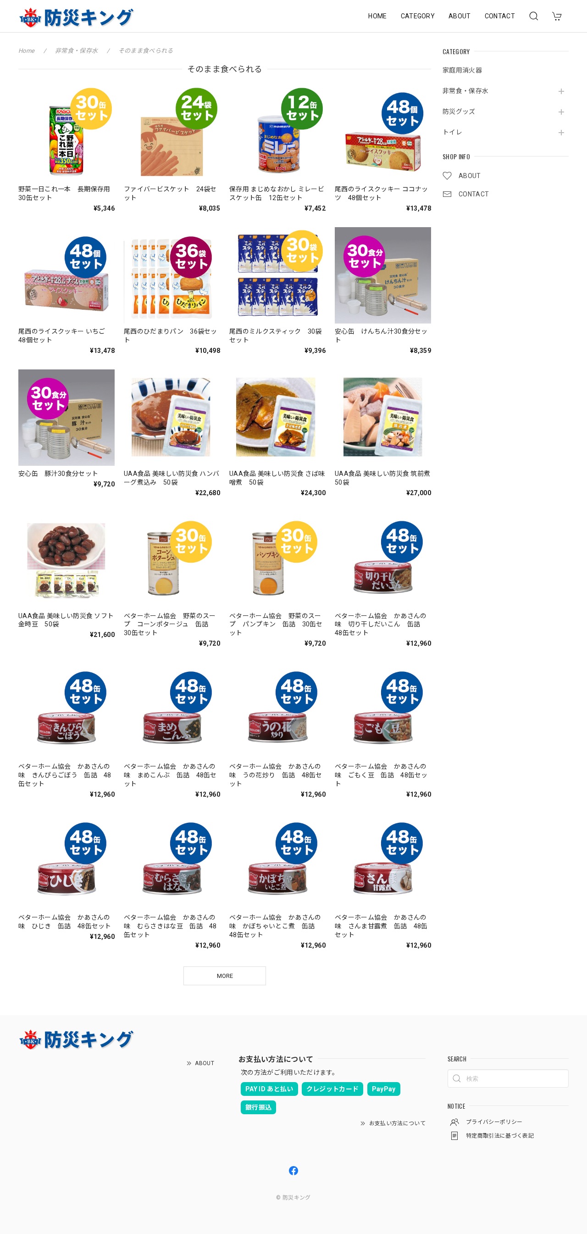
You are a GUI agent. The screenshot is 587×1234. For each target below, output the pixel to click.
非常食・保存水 (465, 91)
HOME (377, 16)
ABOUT (460, 16)
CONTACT (500, 16)
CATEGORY (418, 16)
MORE (225, 975)
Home (26, 50)
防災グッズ (459, 111)
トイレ (452, 132)
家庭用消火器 (462, 70)
